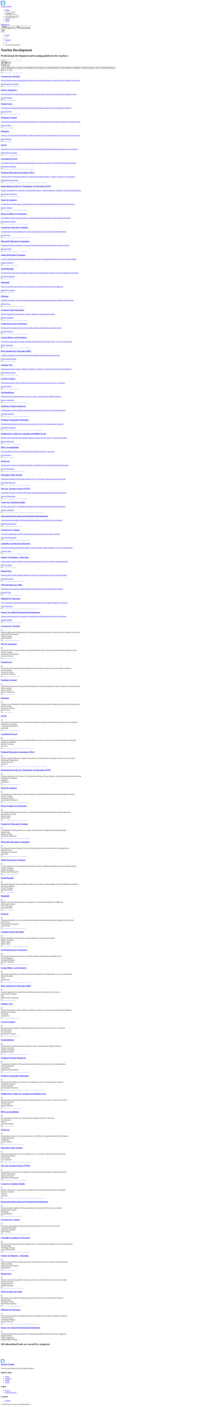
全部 (3, 68)
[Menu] (3, 30)
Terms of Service (10, 1392)
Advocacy (20, 68)
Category (8, 13)
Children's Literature (88, 68)
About (7, 21)
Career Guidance (66, 68)
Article (7, 19)
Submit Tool (5, 24)
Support (7, 1401)
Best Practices (40, 68)
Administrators (10, 68)
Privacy (7, 1390)
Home (7, 10)
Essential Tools (10, 17)
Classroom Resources (108, 68)
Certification (76, 68)
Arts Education (29, 68)
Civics (98, 68)
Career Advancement (52, 68)
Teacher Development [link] (12, 45)
